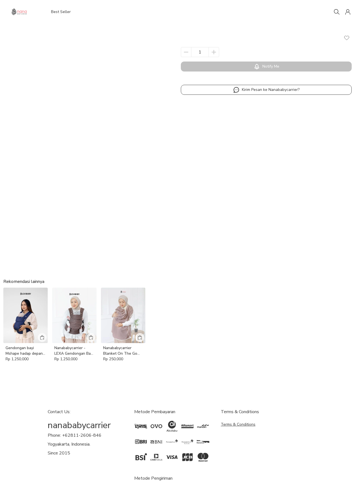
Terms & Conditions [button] (238, 424)
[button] (348, 12)
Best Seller (61, 11)
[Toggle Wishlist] (347, 38)
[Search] (337, 12)
